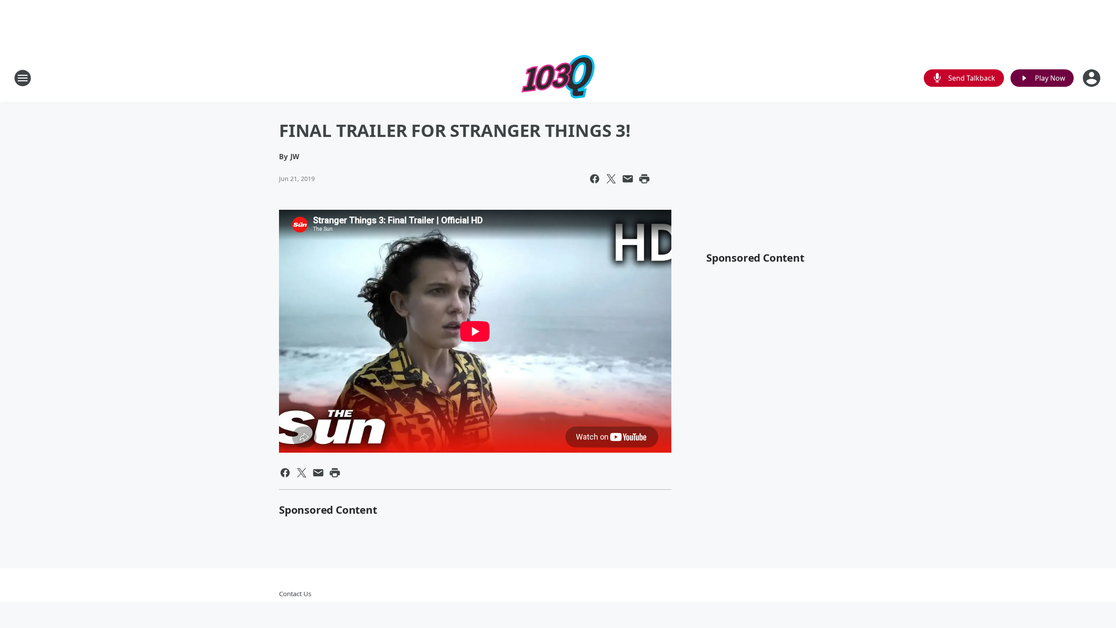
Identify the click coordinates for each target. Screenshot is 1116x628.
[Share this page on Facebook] (595, 179)
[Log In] (1092, 78)
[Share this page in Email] (628, 179)
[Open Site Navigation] (22, 78)
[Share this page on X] (611, 179)
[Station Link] (558, 78)
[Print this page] (644, 179)
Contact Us (295, 593)
